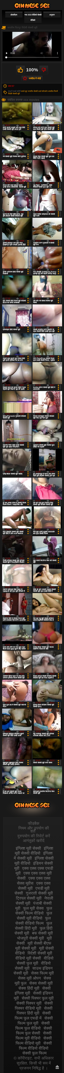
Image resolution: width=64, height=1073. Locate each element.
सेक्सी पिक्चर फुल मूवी (38, 998)
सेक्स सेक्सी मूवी (41, 983)
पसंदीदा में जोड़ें (35, 78)
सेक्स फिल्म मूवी (42, 973)
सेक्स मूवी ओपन (29, 978)
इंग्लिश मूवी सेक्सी (28, 848)
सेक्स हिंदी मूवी (28, 988)
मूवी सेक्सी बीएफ (39, 943)
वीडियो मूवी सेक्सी (28, 958)
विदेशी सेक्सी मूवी (14, 93)
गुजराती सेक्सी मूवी (39, 893)
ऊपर (57, 1067)
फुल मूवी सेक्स (33, 908)
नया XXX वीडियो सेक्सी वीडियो (33, 17)
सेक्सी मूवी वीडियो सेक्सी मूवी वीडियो (32, 5)
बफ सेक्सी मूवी (42, 933)
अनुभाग (52, 15)
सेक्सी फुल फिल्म (34, 1053)
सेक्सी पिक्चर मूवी (29, 1003)
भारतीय (30, 91)
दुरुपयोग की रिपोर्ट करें (33, 836)
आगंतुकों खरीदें (33, 840)
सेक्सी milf (37, 91)
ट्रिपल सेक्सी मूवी (29, 898)
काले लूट (24, 91)
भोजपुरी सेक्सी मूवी (30, 938)
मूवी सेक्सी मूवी (25, 948)
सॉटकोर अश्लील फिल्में (50, 91)
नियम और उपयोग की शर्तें (33, 829)
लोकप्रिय (14, 15)
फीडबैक (33, 823)
